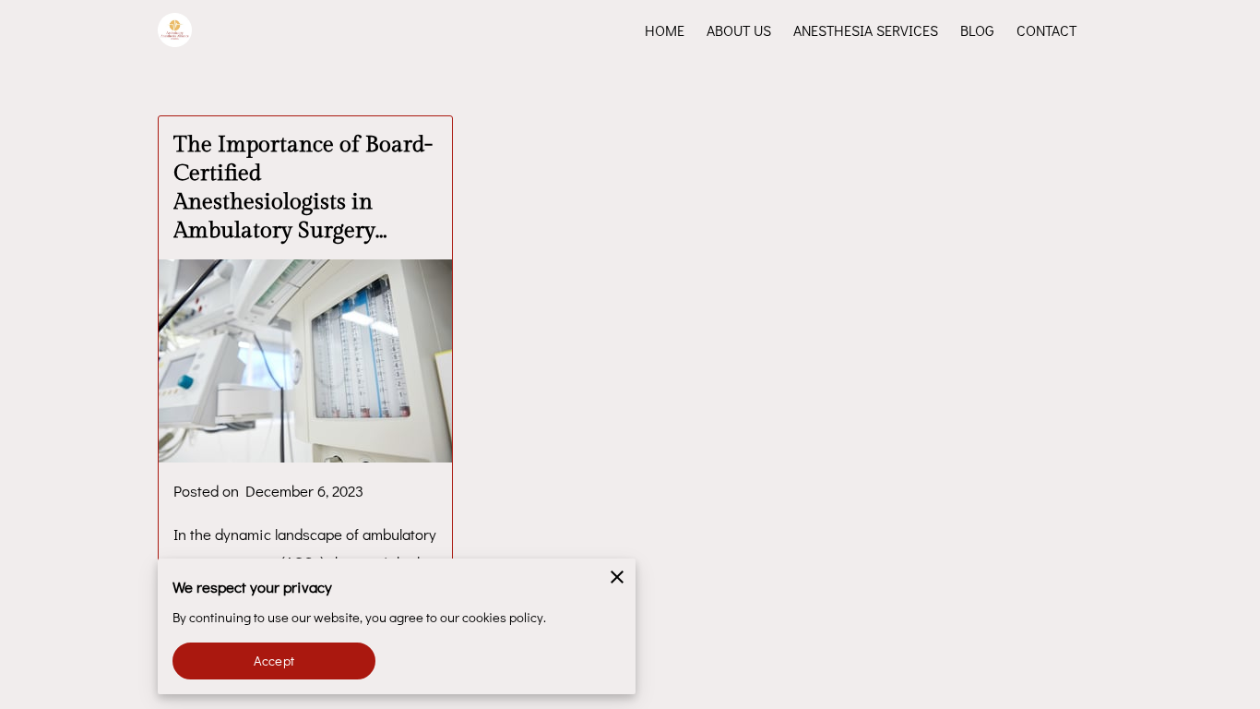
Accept (274, 660)
